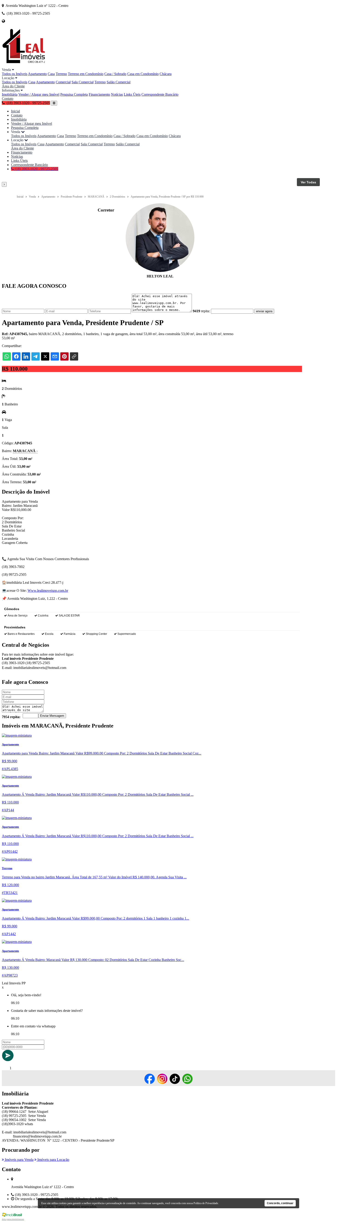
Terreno (61, 74)
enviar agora (264, 311)
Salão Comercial (118, 82)
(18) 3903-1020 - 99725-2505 (36, 169)
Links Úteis (132, 94)
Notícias (117, 94)
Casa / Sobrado (115, 74)
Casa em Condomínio (143, 74)
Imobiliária (9, 94)
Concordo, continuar (280, 1203)
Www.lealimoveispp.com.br (48, 590)
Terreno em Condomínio (85, 74)
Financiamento (99, 94)
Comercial (63, 82)
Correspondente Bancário (159, 94)
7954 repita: (11, 717)
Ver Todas (308, 182)
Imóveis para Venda (18, 1160)
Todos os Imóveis (14, 74)
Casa (51, 74)
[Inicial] (23, 66)
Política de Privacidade (205, 1203)
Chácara (165, 74)
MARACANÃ (25, 451)
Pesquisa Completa (74, 94)
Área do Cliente (13, 86)
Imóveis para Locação (52, 1160)
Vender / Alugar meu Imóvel (38, 94)
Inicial (15, 111)
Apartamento (37, 74)
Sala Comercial (83, 82)
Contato (7, 98)
